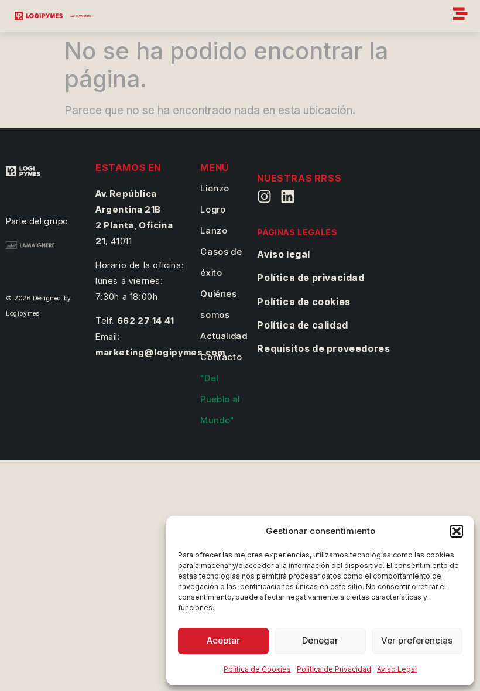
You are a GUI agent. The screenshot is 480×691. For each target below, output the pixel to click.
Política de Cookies (257, 669)
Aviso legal (283, 254)
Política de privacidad (310, 277)
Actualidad (223, 335)
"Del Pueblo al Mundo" (219, 399)
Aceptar (223, 640)
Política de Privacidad (334, 669)
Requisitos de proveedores (323, 348)
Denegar (320, 640)
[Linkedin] (287, 196)
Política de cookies (303, 301)
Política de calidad (302, 325)
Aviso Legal (397, 669)
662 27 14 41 (145, 320)
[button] (456, 531)
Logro (212, 209)
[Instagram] (264, 196)
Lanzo (213, 230)
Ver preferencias (416, 640)
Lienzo (214, 188)
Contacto (221, 356)
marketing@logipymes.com (160, 352)
